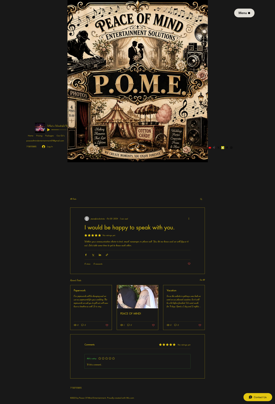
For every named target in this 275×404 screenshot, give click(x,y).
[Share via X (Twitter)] (93, 254)
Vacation (171, 290)
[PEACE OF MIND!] (137, 296)
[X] (218, 147)
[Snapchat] (222, 147)
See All (202, 280)
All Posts (73, 199)
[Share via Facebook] (86, 254)
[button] (201, 199)
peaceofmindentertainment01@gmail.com (45, 140)
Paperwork (80, 290)
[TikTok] (214, 147)
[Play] (48, 129)
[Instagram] (231, 147)
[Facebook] (227, 147)
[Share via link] (107, 254)
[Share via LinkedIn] (100, 254)
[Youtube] (209, 147)
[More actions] (188, 218)
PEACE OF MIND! (130, 313)
